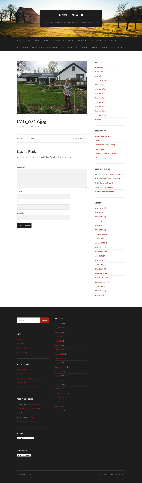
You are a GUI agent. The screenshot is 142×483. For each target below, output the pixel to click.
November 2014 (101, 278)
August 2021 (100, 238)
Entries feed (21, 343)
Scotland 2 (94, 40)
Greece (94, 47)
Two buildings (100, 149)
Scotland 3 (109, 40)
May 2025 (99, 212)
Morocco (36, 47)
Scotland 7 (115, 47)
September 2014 (101, 282)
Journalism (50, 47)
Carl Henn (99, 178)
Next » (80, 138)
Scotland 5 (65, 47)
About (28, 40)
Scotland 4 (21, 47)
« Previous (25, 138)
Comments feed (22, 348)
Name (20, 191)
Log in (19, 339)
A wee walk (71, 15)
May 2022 (99, 230)
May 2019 (99, 247)
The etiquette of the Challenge (106, 153)
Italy (69, 40)
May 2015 (99, 269)
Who (37, 40)
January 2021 (100, 243)
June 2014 (99, 286)
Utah (103, 47)
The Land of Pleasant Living (105, 145)
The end (98, 140)
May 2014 (99, 291)
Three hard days (101, 158)
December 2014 (101, 273)
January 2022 (100, 234)
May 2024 (99, 217)
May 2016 (99, 260)
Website (20, 213)
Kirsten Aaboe (100, 192)
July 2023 (98, 221)
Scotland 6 (80, 47)
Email (20, 202)
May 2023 (99, 225)
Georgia (80, 40)
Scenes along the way (102, 136)
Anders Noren (114, 474)
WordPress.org (22, 352)
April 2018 (99, 256)
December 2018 (101, 252)
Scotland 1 (57, 40)
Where (45, 40)
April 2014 (99, 295)
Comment (21, 167)
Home (19, 40)
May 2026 (99, 208)
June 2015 (99, 265)
